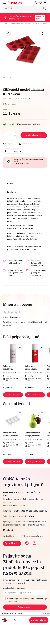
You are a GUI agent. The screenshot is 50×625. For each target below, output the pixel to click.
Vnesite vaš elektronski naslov (14, 588)
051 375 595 (27, 511)
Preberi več (31, 249)
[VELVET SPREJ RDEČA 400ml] (35, 354)
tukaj (15, 601)
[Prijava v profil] (36, 3)
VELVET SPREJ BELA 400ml (8, 367)
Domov (5, 24)
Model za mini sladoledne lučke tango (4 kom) (10, 434)
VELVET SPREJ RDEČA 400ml (31, 367)
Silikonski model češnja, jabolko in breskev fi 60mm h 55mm (33, 434)
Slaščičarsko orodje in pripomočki (21, 24)
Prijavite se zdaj (25, 607)
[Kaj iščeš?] (44, 8)
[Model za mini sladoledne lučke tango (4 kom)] (13, 420)
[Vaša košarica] (45, 3)
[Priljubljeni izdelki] (40, 3)
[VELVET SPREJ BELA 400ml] (13, 354)
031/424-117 (32, 516)
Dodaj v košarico (38, 620)
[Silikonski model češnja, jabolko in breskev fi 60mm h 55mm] (35, 420)
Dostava (10, 184)
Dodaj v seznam (11, 151)
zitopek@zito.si (37, 536)
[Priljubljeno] (20, 347)
